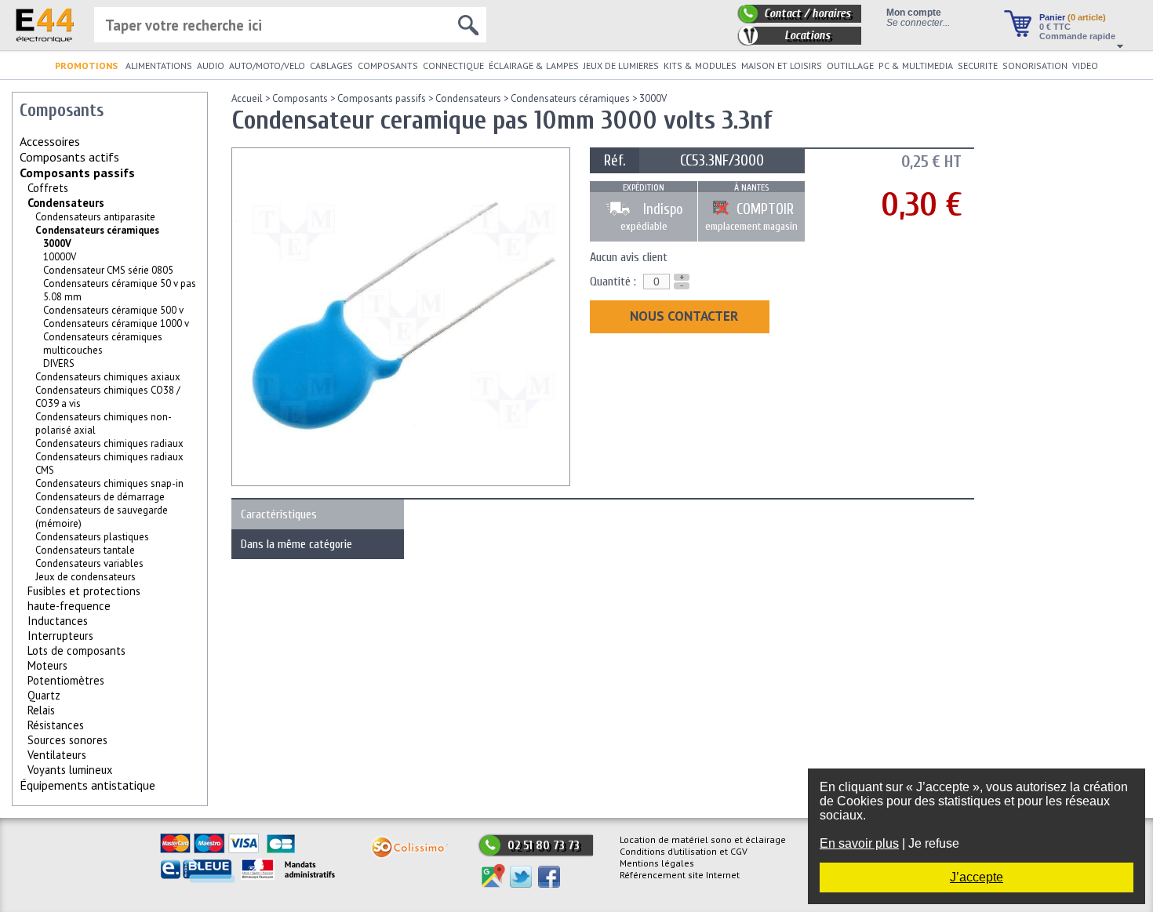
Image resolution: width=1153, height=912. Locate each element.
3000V (653, 98)
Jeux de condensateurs (85, 576)
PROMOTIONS (86, 65)
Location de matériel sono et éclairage (703, 839)
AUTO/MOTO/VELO (267, 65)
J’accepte (976, 877)
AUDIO (210, 65)
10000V (59, 256)
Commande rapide (1077, 36)
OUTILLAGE (850, 65)
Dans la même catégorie (296, 544)
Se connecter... (918, 22)
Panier (1072, 17)
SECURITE (978, 65)
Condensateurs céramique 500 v (113, 310)
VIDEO (1085, 65)
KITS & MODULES (700, 65)
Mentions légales (657, 863)
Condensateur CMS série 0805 (108, 270)
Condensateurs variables (89, 563)
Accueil (247, 98)
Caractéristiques (279, 514)
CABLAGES (331, 65)
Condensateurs (65, 202)
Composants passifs (77, 172)
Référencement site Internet (680, 875)
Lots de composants (76, 650)
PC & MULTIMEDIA (915, 65)
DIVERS (59, 363)
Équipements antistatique (87, 785)
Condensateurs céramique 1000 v (116, 323)
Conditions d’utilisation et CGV (683, 851)
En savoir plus (859, 843)
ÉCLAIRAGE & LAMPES (534, 65)
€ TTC (1055, 26)
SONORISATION (1035, 65)
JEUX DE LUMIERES (621, 65)
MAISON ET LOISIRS (781, 65)
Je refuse (933, 843)
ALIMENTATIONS (158, 65)
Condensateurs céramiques (97, 230)
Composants (300, 98)
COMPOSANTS (388, 65)
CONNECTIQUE (453, 65)
